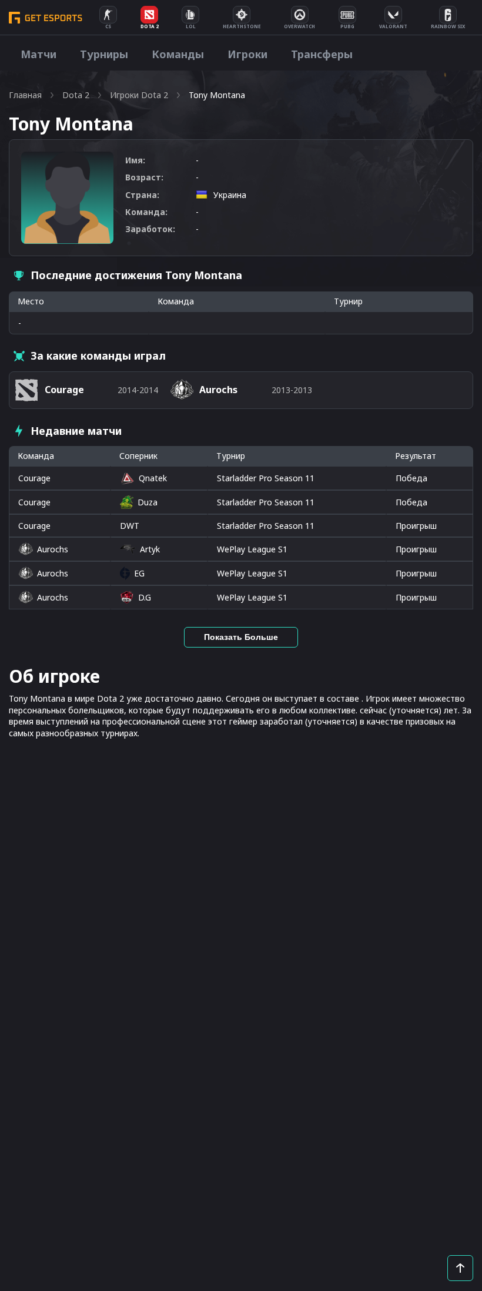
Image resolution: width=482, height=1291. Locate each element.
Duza (148, 502)
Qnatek (153, 478)
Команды (178, 54)
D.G (144, 597)
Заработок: (150, 228)
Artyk (150, 549)
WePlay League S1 (252, 549)
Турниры (104, 54)
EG (139, 573)
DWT (129, 525)
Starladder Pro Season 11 (265, 478)
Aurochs (52, 549)
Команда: (146, 211)
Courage (34, 478)
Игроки (247, 54)
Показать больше (241, 637)
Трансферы (322, 54)
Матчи (38, 54)
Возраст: (144, 177)
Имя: (135, 160)
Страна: (142, 194)
